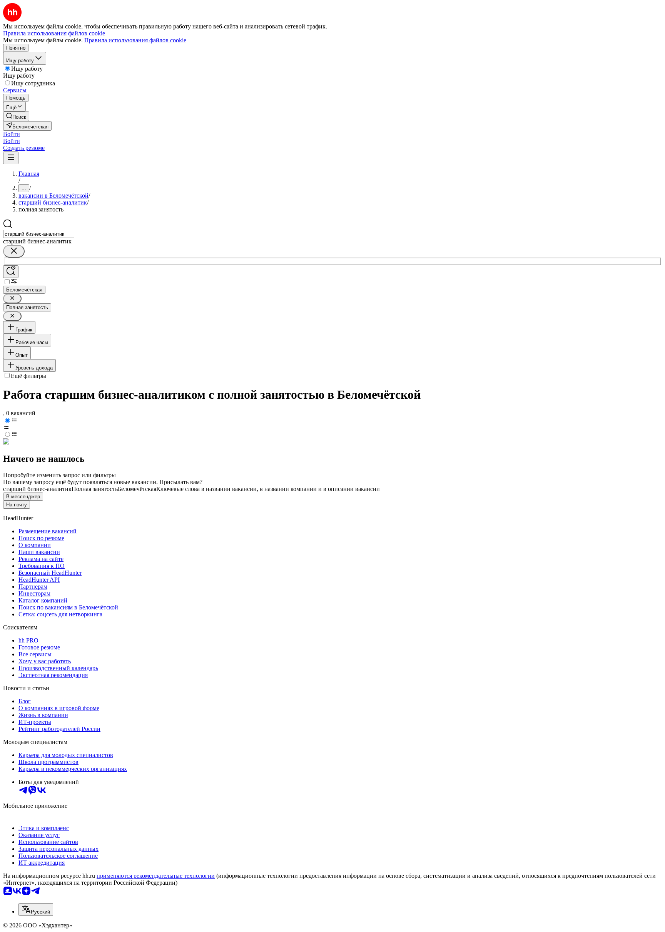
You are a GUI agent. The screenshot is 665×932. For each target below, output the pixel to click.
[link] (16, 116)
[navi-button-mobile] (10, 157)
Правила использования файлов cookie (135, 40)
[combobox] (38, 234)
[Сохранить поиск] (10, 271)
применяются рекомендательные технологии (156, 875)
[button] (11, 134)
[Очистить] (14, 251)
